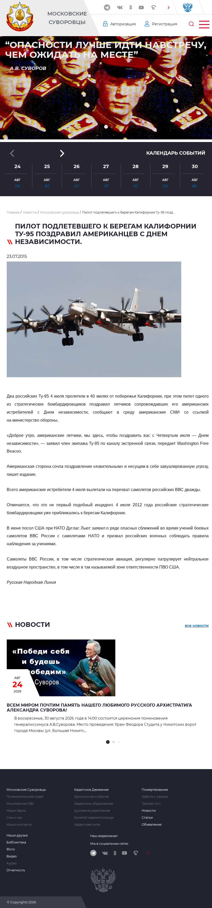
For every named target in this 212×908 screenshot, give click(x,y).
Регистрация (164, 24)
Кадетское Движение (91, 789)
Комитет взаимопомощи (93, 817)
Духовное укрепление (92, 810)
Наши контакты (19, 824)
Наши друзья (17, 835)
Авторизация (123, 24)
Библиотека (16, 842)
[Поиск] (191, 24)
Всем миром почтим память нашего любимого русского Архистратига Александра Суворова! (99, 708)
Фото (10, 849)
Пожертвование (155, 789)
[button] (168, 7)
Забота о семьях (155, 796)
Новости (149, 810)
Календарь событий (175, 153)
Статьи (147, 817)
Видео (11, 856)
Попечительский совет (25, 796)
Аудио (11, 863)
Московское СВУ (20, 803)
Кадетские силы (87, 824)
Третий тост (151, 803)
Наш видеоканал (104, 836)
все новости (197, 625)
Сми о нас (14, 817)
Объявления (152, 824)
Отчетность (15, 870)
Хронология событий (91, 796)
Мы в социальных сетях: (109, 844)
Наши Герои (16, 810)
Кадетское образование (93, 803)
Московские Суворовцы (67, 18)
